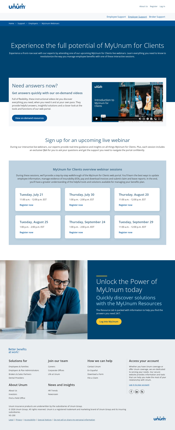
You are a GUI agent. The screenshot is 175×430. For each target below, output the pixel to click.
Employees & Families (19, 366)
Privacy (19, 419)
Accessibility (30, 419)
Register (154, 6)
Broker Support (157, 16)
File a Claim (93, 378)
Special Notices (45, 419)
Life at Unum (54, 374)
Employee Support (116, 16)
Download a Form (95, 374)
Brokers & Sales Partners (20, 374)
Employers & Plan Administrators (24, 370)
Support (21, 23)
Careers (51, 366)
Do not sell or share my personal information (74, 419)
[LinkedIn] (137, 391)
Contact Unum (94, 366)
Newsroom (53, 394)
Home (11, 23)
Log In (162, 6)
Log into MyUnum (109, 321)
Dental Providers (16, 378)
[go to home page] (17, 6)
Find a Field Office (17, 398)
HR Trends (53, 390)
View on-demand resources (29, 118)
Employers (33, 23)
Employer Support (137, 16)
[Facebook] (131, 391)
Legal (11, 419)
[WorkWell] (142, 391)
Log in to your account (139, 384)
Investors (13, 394)
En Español (93, 370)
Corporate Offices (56, 370)
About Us (143, 6)
